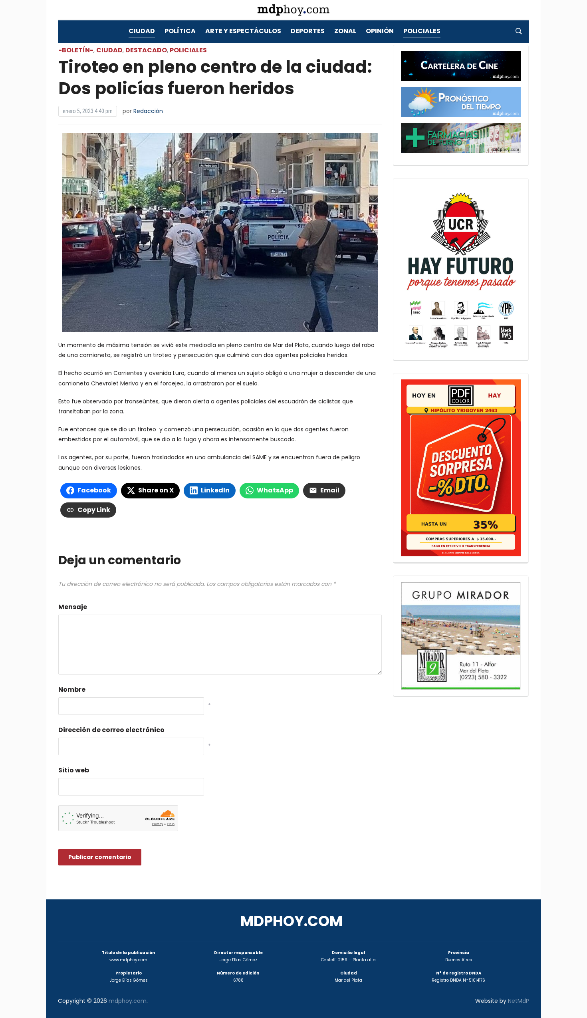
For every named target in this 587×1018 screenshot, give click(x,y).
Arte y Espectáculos (243, 31)
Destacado (146, 50)
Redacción (148, 111)
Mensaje (72, 606)
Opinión (380, 31)
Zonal (345, 31)
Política (180, 31)
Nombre (71, 689)
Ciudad (142, 31)
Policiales (421, 31)
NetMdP (518, 1001)
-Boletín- (75, 50)
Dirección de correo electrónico (111, 729)
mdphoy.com (291, 921)
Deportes (308, 31)
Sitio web (73, 770)
